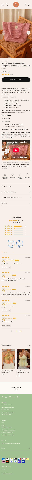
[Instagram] (10, 397)
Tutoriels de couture (6, 405)
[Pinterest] (17, 397)
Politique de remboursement (8, 430)
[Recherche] (7, 5)
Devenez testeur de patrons (8, 412)
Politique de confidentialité (8, 435)
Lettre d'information (6, 414)
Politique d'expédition (7, 428)
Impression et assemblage (10, 192)
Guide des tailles (8, 186)
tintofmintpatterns (8, 473)
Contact (3, 425)
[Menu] (3, 5)
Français (3, 470)
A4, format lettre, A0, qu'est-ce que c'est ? (11, 198)
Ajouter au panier (16, 80)
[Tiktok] (14, 397)
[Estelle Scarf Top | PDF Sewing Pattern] (8, 359)
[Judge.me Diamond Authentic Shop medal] (11, 243)
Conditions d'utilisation (7, 433)
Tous (29, 345)
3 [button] (16, 331)
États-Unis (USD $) (5, 466)
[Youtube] (6, 397)
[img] (5, 258)
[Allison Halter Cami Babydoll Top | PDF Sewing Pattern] (23, 359)
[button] (3, 33)
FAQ (5, 203)
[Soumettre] (29, 448)
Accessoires (4, 61)
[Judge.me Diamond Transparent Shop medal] (19, 243)
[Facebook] (2, 397)
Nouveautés (6, 345)
